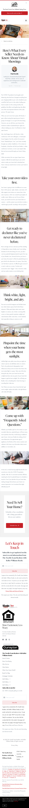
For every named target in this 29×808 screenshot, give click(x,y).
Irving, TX (14, 775)
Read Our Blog (6, 673)
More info (16, 801)
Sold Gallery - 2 (6, 682)
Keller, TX (6, 771)
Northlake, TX (20, 775)
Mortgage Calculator (7, 676)
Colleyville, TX (17, 769)
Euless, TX (24, 771)
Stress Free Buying (6, 661)
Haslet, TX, (16, 774)
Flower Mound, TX (15, 772)
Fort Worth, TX (11, 774)
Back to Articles (8, 41)
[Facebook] (3, 640)
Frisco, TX (6, 777)
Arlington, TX (13, 777)
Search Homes (6, 658)
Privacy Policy (14, 745)
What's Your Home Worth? (8, 670)
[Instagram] (9, 640)
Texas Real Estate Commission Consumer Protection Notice (14, 788)
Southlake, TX (11, 769)
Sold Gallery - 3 (6, 685)
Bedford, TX (18, 771)
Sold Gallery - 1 (6, 679)
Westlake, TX (9, 775)
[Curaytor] (10, 649)
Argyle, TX (9, 772)
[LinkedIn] (6, 640)
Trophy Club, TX (12, 771)
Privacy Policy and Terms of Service (14, 591)
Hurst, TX (4, 772)
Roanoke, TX (22, 772)
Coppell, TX (4, 774)
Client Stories (5, 667)
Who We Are (5, 664)
